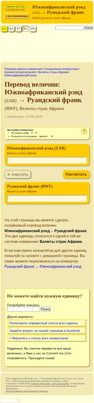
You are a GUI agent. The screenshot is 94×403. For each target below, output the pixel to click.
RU (26, 28)
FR (33, 28)
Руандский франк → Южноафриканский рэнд (43, 266)
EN (4, 28)
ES (11, 28)
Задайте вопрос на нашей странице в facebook (44, 330)
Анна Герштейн (60, 383)
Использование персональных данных (27, 391)
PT (18, 28)
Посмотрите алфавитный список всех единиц (43, 323)
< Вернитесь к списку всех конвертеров (38, 338)
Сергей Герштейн (40, 383)
